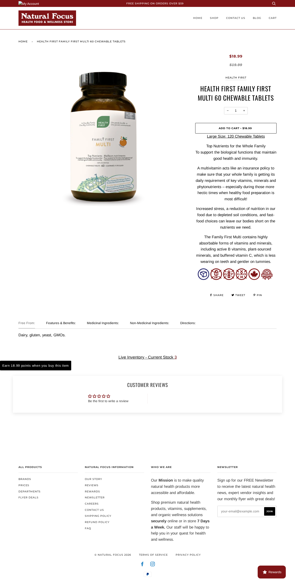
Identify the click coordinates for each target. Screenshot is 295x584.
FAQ (88, 528)
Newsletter (95, 497)
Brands (24, 479)
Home (197, 18)
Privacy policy (188, 554)
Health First (235, 77)
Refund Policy (97, 522)
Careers (92, 503)
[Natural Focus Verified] (267, 278)
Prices (23, 485)
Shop (214, 18)
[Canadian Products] (254, 278)
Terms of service (153, 554)
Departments (29, 491)
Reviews (91, 485)
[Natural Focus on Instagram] (152, 565)
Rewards (92, 491)
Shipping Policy (98, 515)
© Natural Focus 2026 (112, 554)
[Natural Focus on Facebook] (142, 565)
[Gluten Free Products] (229, 278)
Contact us (235, 18)
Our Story (93, 479)
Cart (273, 18)
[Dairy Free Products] (216, 278)
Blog (257, 18)
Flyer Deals (28, 497)
